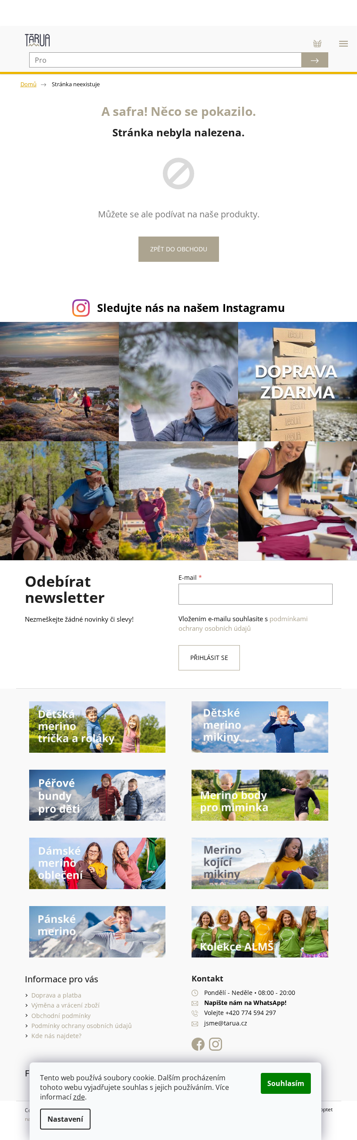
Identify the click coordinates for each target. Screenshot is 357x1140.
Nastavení (65, 1119)
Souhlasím (285, 1083)
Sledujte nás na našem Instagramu (188, 307)
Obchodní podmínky (57, 1011)
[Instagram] (212, 1039)
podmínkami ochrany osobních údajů (240, 619)
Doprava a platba (53, 991)
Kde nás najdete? (53, 1031)
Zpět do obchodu (175, 249)
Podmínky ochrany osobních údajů (78, 1021)
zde (79, 1097)
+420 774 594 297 (247, 1008)
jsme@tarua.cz (222, 1019)
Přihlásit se (206, 653)
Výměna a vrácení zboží (62, 1001)
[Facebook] (197, 1039)
